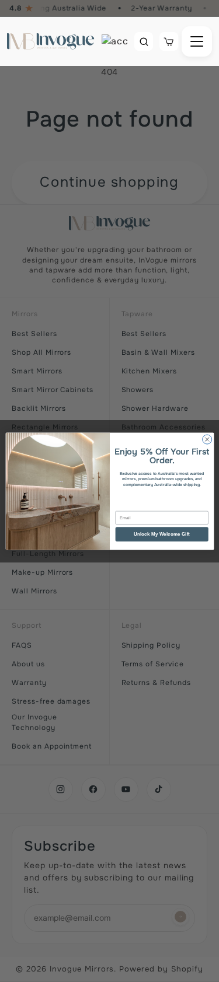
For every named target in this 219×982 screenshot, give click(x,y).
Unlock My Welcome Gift (162, 533)
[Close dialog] (206, 439)
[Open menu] (197, 41)
